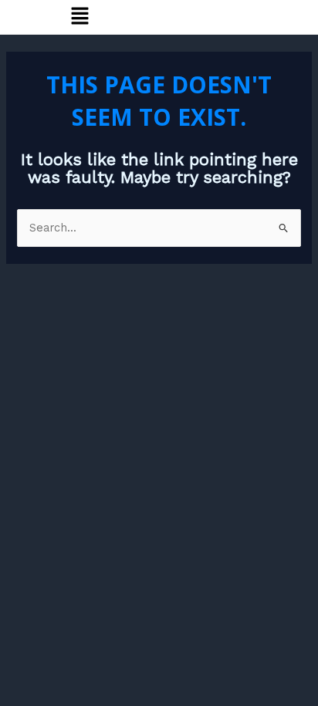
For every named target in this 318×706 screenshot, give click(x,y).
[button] (79, 17)
